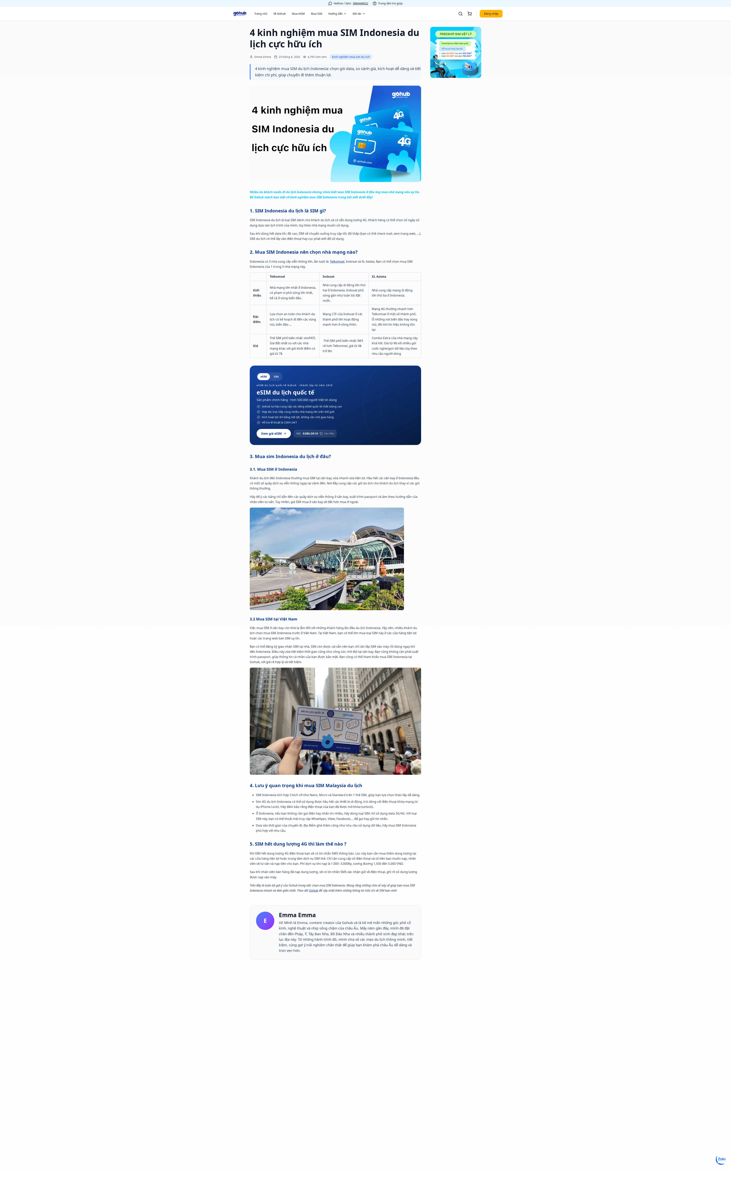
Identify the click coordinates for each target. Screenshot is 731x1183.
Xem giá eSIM (271, 433)
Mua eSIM (298, 13)
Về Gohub (279, 13)
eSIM (263, 376)
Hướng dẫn (335, 13)
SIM (276, 376)
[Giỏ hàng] (469, 14)
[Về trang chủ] (239, 13)
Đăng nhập (491, 13)
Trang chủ (260, 13)
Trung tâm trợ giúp (390, 3)
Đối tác (357, 13)
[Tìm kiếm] (460, 14)
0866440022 (360, 3)
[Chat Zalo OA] (721, 1159)
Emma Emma (297, 915)
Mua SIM (316, 13)
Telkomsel (337, 261)
